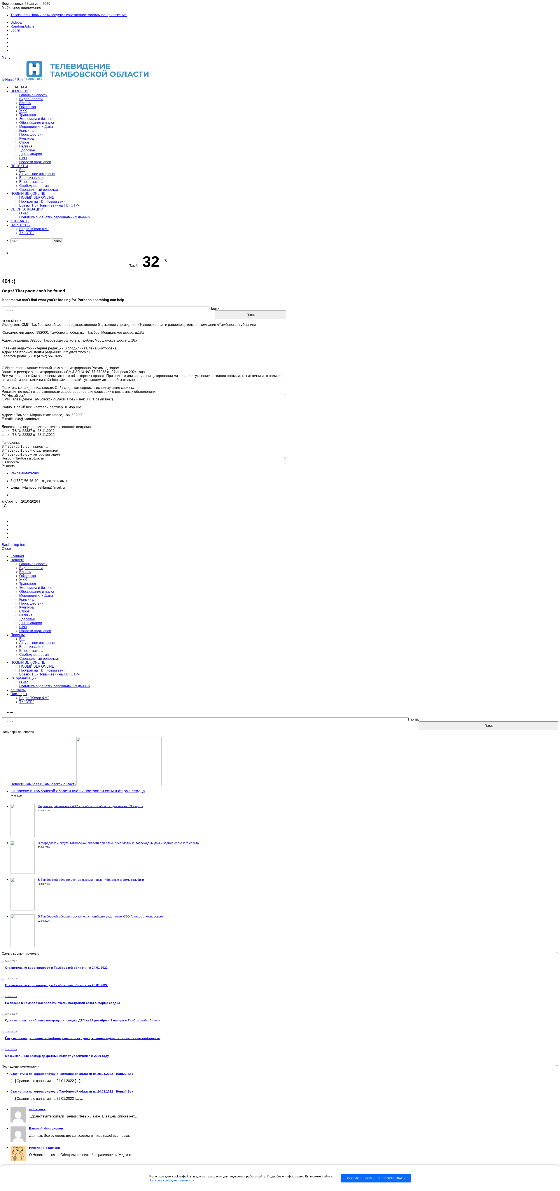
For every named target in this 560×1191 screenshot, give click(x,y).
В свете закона (31, 182)
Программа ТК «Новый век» (42, 201)
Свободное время (34, 186)
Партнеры (20, 225)
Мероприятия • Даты (36, 126)
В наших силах (31, 178)
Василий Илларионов (46, 1128)
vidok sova (37, 1109)
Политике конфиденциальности (171, 1180)
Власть (25, 103)
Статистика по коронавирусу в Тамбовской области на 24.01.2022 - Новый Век (71, 1091)
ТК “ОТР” (26, 233)
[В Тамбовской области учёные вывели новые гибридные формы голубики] (22, 909)
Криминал (27, 130)
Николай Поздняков (44, 1147)
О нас (23, 213)
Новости (19, 91)
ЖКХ (23, 111)
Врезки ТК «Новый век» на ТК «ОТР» (49, 205)
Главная (18, 87)
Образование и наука (36, 123)
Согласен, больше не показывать (376, 1178)
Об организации (26, 209)
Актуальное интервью (37, 174)
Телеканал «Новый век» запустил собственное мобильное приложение (68, 15)
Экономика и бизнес (35, 119)
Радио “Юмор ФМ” (34, 229)
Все (22, 170)
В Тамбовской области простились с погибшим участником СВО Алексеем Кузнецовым (100, 916)
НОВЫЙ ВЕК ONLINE (28, 193)
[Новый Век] (78, 80)
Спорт (24, 142)
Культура (26, 138)
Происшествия (31, 134)
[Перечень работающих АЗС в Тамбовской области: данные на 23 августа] (22, 836)
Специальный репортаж (39, 189)
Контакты (19, 221)
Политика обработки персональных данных (54, 217)
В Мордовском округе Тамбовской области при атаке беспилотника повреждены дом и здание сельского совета (118, 843)
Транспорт (27, 115)
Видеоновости (31, 99)
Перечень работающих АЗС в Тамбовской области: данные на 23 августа (90, 806)
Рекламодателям (24, 473)
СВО (23, 158)
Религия (25, 146)
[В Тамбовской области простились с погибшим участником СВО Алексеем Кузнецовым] (22, 946)
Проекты (19, 166)
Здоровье (27, 150)
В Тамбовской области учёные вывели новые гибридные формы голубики (91, 879)
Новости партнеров (35, 162)
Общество (27, 107)
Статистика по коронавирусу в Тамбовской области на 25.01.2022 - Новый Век (71, 1073)
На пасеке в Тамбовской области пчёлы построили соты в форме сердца (77, 791)
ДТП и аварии (30, 154)
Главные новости (33, 95)
